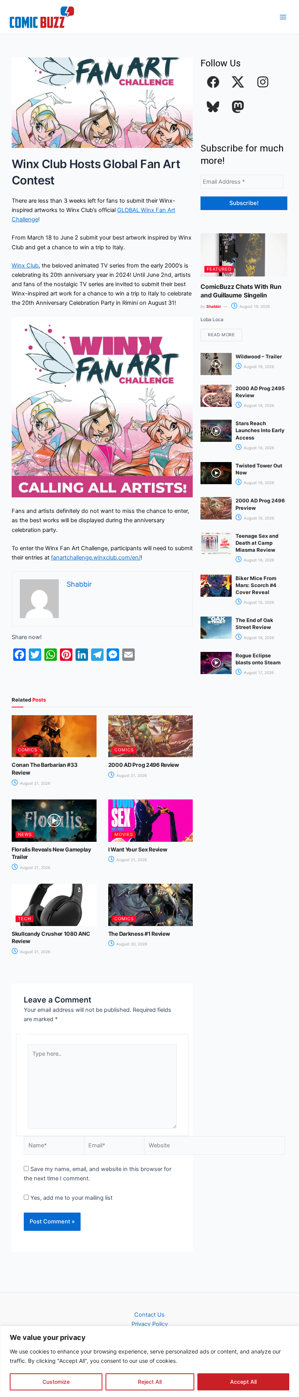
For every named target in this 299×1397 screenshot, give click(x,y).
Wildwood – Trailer (259, 356)
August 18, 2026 (258, 405)
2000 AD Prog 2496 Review (143, 764)
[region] (149, 1361)
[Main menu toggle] (283, 17)
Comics (27, 749)
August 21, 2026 (34, 783)
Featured (219, 269)
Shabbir (213, 306)
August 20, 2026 (131, 944)
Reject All (150, 1381)
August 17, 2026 (258, 672)
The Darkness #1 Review (139, 933)
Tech (24, 918)
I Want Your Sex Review (137, 849)
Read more (221, 334)
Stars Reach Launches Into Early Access (260, 430)
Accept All (243, 1381)
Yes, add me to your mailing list (71, 1197)
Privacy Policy (150, 1324)
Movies (123, 834)
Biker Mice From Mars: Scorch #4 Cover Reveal (256, 585)
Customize (56, 1381)
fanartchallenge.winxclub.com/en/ (96, 557)
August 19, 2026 (254, 306)
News (25, 834)
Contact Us (149, 1314)
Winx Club (25, 265)
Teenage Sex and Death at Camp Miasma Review (257, 543)
